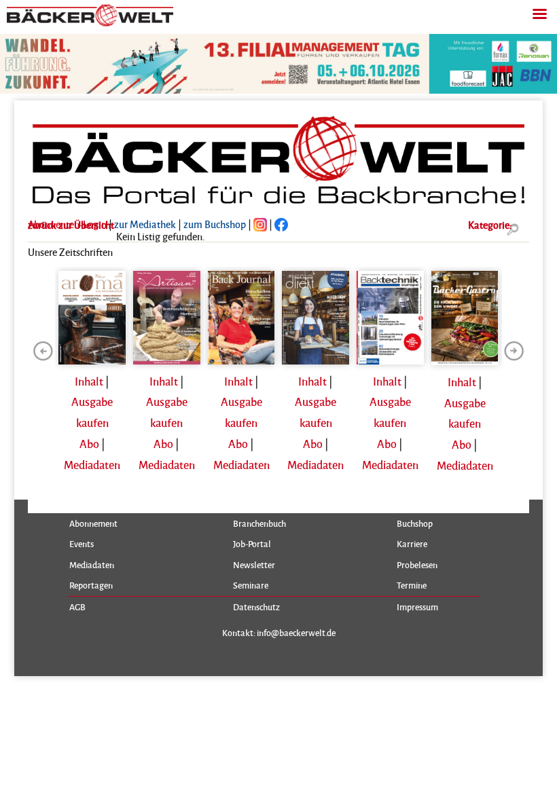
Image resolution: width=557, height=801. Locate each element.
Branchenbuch (259, 523)
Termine (412, 585)
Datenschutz (256, 607)
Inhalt (89, 381)
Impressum (417, 607)
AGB (77, 607)
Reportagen (91, 585)
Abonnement (93, 523)
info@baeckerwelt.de (296, 632)
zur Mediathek (145, 224)
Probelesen (417, 565)
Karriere (412, 544)
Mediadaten (92, 464)
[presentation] (43, 351)
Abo (89, 443)
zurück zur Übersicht (71, 224)
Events (81, 544)
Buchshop (415, 523)
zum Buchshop (214, 224)
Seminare (250, 585)
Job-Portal (252, 544)
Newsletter (254, 565)
